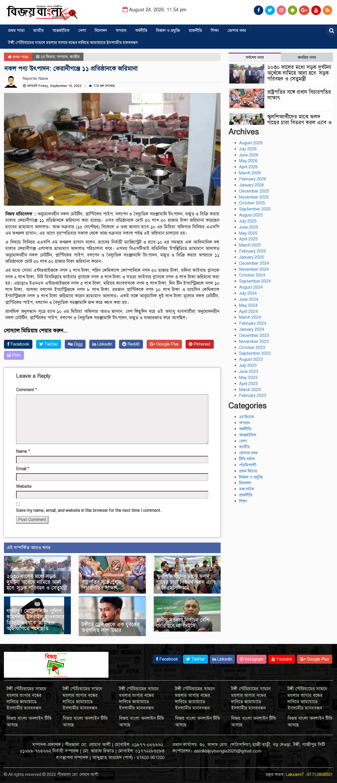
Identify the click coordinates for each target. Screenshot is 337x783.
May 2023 (248, 377)
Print (16, 355)
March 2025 (250, 245)
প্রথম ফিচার (248, 471)
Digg (77, 344)
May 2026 (248, 161)
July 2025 (248, 221)
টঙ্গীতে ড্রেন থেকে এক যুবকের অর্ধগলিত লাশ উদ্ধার (110, 627)
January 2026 (251, 185)
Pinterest (201, 344)
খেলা (82, 30)
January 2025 (251, 257)
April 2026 (248, 167)
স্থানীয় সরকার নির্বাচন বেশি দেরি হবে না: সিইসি (183, 623)
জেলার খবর (236, 30)
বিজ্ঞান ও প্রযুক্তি (168, 30)
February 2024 (252, 323)
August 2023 (251, 359)
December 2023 (254, 335)
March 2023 (250, 389)
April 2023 (248, 383)
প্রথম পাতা (16, 30)
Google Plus (167, 344)
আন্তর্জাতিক (61, 30)
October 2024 (252, 275)
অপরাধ (121, 30)
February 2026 (252, 179)
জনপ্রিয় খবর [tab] (307, 57)
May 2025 (248, 233)
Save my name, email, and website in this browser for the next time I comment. (89, 510)
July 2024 (248, 293)
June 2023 (248, 371)
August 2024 (251, 287)
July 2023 (248, 365)
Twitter (50, 344)
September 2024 (255, 281)
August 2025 (251, 215)
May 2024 (248, 305)
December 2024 (254, 263)
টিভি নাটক (247, 459)
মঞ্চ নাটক (246, 489)
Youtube (283, 659)
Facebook (19, 344)
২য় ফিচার (48, 56)
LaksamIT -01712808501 (309, 774)
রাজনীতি (195, 30)
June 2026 (248, 155)
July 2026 (248, 149)
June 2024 (248, 299)
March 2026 (250, 173)
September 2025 (255, 209)
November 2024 (254, 269)
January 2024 (251, 329)
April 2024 (248, 311)
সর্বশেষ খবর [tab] (255, 57)
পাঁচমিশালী (247, 465)
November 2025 (254, 197)
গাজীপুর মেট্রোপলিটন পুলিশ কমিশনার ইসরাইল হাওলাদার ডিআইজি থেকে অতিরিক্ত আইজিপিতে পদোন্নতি (36, 620)
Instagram (253, 659)
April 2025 (248, 239)
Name (23, 451)
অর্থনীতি (141, 30)
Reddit (133, 344)
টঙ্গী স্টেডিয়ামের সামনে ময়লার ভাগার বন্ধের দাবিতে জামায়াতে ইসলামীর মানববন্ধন (73, 42)
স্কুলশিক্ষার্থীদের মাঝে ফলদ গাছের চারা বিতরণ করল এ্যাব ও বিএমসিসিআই (186, 582)
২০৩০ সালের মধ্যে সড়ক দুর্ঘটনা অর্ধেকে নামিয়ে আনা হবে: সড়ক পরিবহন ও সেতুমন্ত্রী (37, 582)
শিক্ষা (215, 30)
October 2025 (252, 203)
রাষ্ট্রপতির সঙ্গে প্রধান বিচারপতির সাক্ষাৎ (101, 585)
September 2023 (255, 353)
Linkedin (104, 344)
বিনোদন (101, 30)
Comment (26, 389)
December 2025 (254, 191)
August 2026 (251, 143)
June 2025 (248, 227)
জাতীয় (38, 30)
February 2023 (252, 395)
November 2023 (254, 341)
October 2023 (252, 347)
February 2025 (252, 251)
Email (22, 468)
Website (24, 486)
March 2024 (250, 317)
